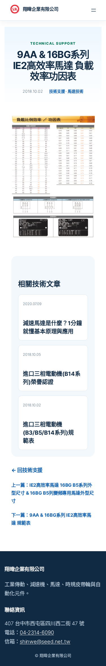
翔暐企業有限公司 (40, 9)
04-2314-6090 (37, 632)
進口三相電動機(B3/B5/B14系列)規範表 (48, 432)
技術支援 (57, 91)
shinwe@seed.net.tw (45, 641)
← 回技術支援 (26, 470)
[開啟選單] (93, 10)
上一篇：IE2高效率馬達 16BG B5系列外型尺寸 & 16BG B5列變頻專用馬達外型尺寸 (52, 493)
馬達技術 (75, 91)
